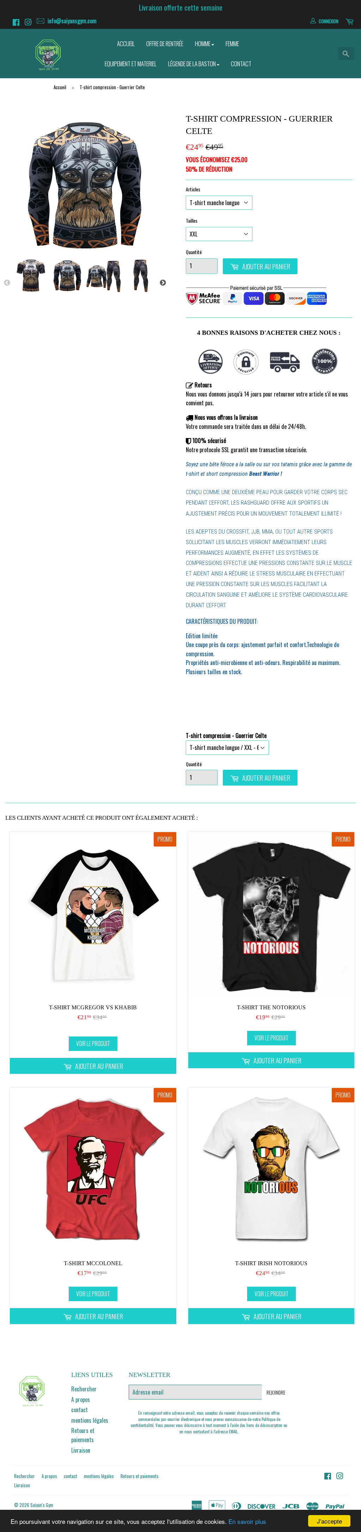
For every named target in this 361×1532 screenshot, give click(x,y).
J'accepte (329, 1520)
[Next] (162, 283)
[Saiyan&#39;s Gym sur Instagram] (29, 22)
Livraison (80, 1450)
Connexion (328, 21)
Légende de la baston (192, 63)
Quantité (194, 252)
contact (79, 1409)
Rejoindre (276, 1392)
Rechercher (84, 1389)
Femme (232, 43)
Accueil (126, 43)
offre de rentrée (164, 43)
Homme (203, 43)
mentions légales (89, 1420)
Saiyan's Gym (41, 1504)
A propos (80, 1399)
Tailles (191, 220)
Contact (241, 63)
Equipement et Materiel (131, 63)
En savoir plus (247, 1521)
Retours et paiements (82, 1435)
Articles (193, 189)
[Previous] (7, 283)
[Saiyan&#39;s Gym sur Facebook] (17, 22)
